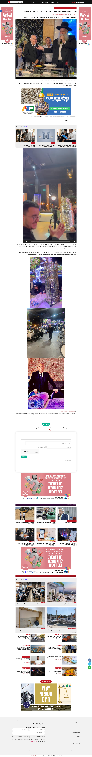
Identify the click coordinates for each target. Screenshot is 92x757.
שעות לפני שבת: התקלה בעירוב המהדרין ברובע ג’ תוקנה (25, 523)
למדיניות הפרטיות (33, 741)
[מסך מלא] (24, 241)
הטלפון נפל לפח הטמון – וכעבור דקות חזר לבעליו (46, 523)
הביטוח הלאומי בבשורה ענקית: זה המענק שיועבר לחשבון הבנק (46, 543)
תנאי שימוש (77, 740)
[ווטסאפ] (89, 667)
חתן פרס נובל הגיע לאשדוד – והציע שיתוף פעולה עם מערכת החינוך (54, 648)
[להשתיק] (26, 241)
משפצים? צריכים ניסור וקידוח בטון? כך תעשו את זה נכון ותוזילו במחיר (62, 630)
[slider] (50, 241)
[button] (1, 11)
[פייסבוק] (89, 660)
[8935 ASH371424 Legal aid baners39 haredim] (46, 500)
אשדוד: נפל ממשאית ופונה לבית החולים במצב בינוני (54, 636)
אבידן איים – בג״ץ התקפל (71, 522)
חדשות (59, 2)
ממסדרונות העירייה (43, 2)
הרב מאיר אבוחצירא (63, 411)
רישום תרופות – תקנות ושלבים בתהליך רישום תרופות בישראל (54, 657)
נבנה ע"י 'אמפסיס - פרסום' (27, 750)
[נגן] (74, 241)
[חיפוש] (9, 2)
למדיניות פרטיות (40, 755)
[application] (50, 195)
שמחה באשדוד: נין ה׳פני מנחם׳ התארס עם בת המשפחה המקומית (25, 543)
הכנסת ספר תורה (71, 411)
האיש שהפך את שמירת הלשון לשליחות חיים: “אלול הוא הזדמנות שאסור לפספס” (23, 660)
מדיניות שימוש (33, 755)
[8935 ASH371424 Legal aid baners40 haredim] (85, 45)
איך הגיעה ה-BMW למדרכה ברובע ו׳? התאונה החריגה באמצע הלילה (24, 637)
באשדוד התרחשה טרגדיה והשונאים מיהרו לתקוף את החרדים (68, 543)
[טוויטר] (89, 664)
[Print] (46, 114)
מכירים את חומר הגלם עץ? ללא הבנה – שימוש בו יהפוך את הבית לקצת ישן (31, 630)
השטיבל (33, 2)
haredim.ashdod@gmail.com (38, 724)
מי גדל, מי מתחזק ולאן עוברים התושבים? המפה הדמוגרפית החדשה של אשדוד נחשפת (23, 648)
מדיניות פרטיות (76, 743)
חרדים (52, 2)
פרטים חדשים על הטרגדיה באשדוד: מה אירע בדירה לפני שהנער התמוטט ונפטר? (23, 671)
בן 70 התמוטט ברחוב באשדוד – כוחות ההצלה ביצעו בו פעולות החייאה (54, 671)
